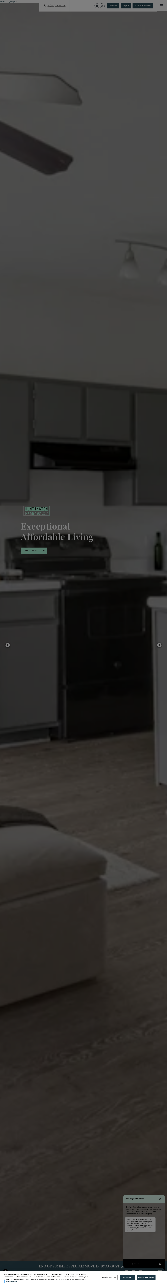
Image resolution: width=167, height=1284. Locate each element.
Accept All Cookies (146, 1277)
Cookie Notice (11, 1281)
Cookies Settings (108, 1277)
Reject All (127, 1277)
